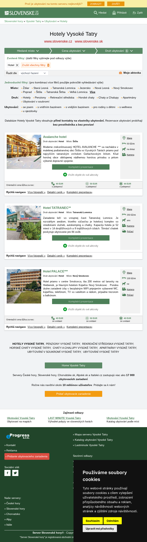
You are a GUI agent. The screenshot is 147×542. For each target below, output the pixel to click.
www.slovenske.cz (58, 41)
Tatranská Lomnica (63, 87)
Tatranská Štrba (55, 91)
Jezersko (85, 87)
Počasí (130, 231)
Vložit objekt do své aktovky (83, 174)
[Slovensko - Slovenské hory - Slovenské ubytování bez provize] (21, 12)
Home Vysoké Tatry (73, 365)
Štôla (39, 91)
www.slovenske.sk (89, 41)
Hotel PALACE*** (55, 271)
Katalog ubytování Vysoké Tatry (94, 439)
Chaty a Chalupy (109, 97)
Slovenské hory (15, 508)
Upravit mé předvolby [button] (100, 528)
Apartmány (129, 97)
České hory (13, 503)
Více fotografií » (36, 192)
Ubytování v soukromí (36, 101)
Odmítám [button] (113, 520)
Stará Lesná (40, 87)
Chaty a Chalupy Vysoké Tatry (75, 347)
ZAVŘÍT (116, 4)
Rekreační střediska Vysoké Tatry (107, 343)
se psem (28, 107)
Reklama (11, 450)
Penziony (40, 97)
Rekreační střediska (62, 97)
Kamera (130, 155)
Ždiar (26, 87)
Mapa (129, 138)
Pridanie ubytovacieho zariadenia (27, 456)
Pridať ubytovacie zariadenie (73, 393)
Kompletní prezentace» (79, 192)
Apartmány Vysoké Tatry (118, 347)
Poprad (27, 91)
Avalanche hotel (54, 137)
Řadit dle (11, 73)
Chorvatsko (13, 513)
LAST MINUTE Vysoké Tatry (64, 418)
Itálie (9, 524)
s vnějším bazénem (77, 107)
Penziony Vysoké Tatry (63, 343)
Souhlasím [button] (93, 520)
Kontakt (11, 445)
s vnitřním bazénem (49, 107)
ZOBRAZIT (95, 4)
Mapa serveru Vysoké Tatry (91, 434)
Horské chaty (86, 97)
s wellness (125, 107)
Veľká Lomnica (78, 91)
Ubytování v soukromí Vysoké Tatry (54, 351)
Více (92, 91)
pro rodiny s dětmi (104, 107)
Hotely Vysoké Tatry (28, 343)
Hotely (27, 97)
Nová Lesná (102, 87)
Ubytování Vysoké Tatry (101, 351)
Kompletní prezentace (81, 167)
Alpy (8, 519)
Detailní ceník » (56, 192)
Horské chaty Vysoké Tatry (30, 347)
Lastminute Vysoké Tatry (89, 445)
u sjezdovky (30, 111)
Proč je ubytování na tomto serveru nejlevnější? (53, 3)
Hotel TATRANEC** (57, 207)
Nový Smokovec (123, 87)
